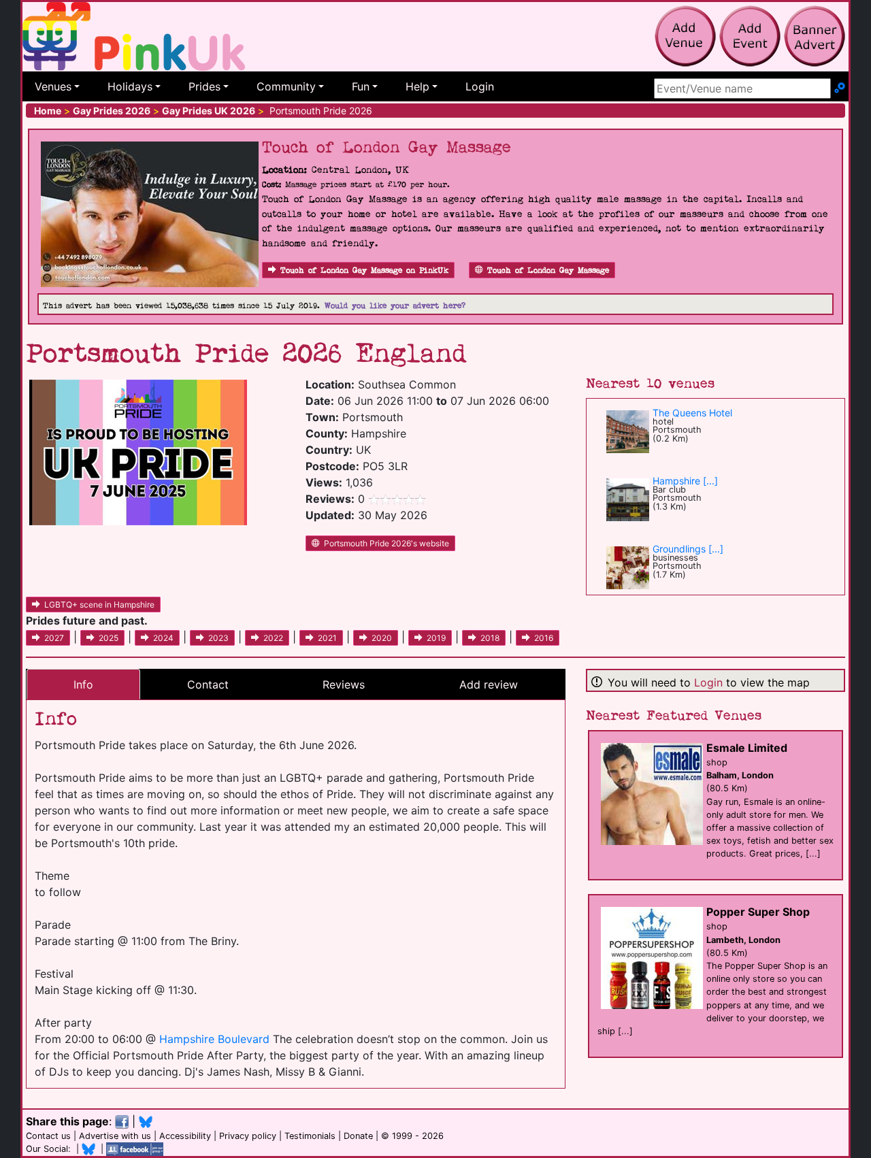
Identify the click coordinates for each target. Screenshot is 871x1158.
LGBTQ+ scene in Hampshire (99, 604)
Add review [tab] (488, 684)
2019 (436, 638)
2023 (218, 638)
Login (479, 86)
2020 (382, 638)
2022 (273, 638)
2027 (54, 638)
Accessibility (185, 1136)
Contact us (48, 1136)
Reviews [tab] (344, 684)
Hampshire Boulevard (214, 1039)
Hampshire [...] (685, 480)
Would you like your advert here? (395, 306)
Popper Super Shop (758, 912)
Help (417, 86)
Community (286, 86)
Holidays (130, 86)
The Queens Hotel (692, 412)
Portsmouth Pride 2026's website (386, 543)
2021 (327, 638)
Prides (204, 86)
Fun (360, 86)
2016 (543, 638)
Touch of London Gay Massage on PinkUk (364, 270)
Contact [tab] (208, 684)
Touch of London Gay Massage (548, 270)
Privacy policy (247, 1136)
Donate (358, 1136)
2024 (163, 638)
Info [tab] (83, 684)
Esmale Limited (746, 748)
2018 (489, 638)
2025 (108, 638)
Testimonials (309, 1136)
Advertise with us (115, 1136)
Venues (53, 86)
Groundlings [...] (688, 549)
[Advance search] (839, 88)
